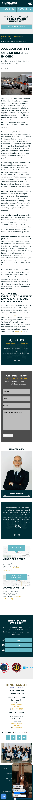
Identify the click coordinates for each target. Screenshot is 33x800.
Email (18, 645)
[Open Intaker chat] (15, 799)
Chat (18, 650)
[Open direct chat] (28, 761)
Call (18, 640)
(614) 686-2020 (16, 596)
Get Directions (7, 570)
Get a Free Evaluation (16, 26)
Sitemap (6, 768)
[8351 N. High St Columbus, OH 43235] (16, 580)
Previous (14, 360)
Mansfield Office (16, 713)
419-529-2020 (16, 568)
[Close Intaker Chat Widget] (31, 761)
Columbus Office (16, 694)
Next (18, 360)
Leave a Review (16, 704)
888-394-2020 (26, 733)
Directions (16, 706)
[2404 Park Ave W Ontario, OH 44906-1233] (16, 552)
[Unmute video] (22, 777)
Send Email (8, 435)
